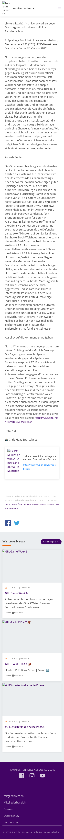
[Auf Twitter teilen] (17, 523)
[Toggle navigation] (58, 8)
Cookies (8, 809)
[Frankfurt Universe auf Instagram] (32, 776)
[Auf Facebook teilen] (8, 523)
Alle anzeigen (49, 541)
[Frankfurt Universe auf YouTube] (42, 776)
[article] (32, 584)
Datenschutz (12, 816)
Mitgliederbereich (15, 802)
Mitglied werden (14, 796)
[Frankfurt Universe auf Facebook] (21, 776)
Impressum (11, 822)
